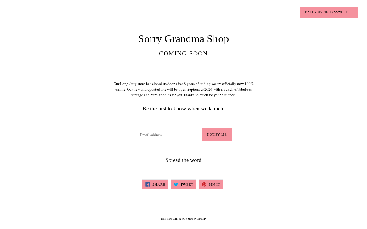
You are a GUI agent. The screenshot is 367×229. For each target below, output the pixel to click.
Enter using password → (329, 12)
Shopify (201, 218)
